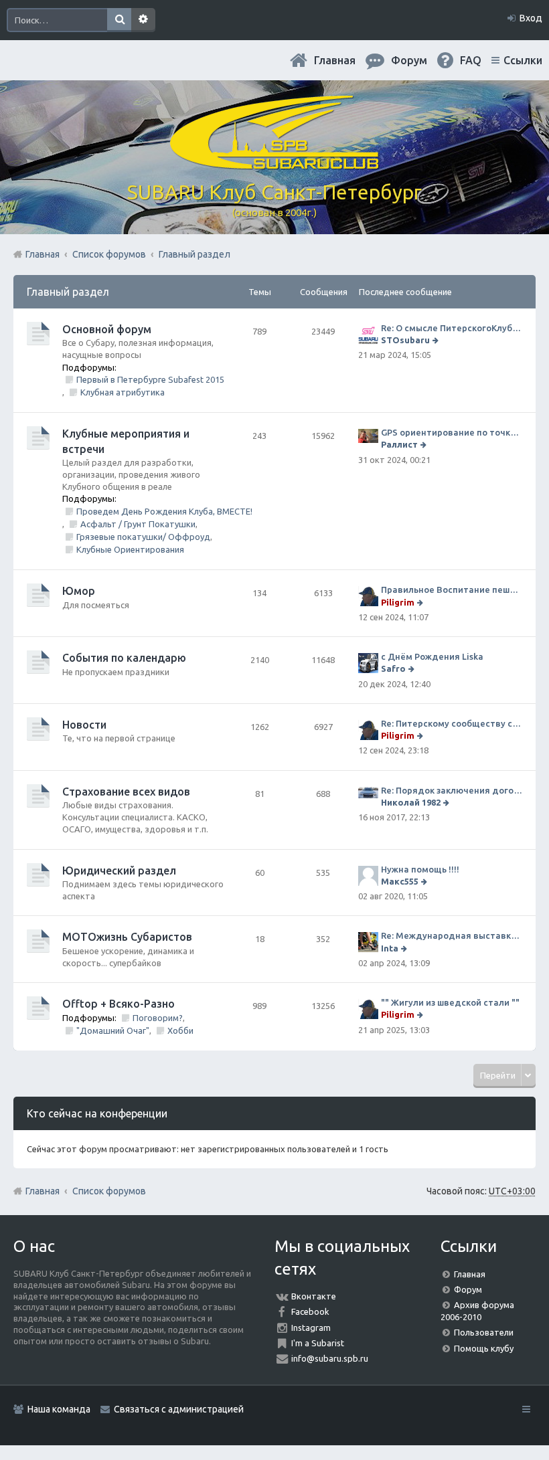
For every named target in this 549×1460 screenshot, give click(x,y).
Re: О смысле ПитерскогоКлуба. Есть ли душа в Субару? (451, 328)
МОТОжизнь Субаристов (127, 937)
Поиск (119, 20)
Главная (335, 60)
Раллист (399, 444)
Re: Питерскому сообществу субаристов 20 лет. (451, 723)
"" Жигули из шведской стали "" (450, 1002)
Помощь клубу (484, 1348)
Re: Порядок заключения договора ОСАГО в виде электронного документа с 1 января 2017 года (451, 790)
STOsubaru (405, 340)
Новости (84, 725)
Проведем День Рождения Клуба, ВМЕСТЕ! (164, 511)
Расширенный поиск (143, 20)
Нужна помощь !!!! (420, 869)
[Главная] (274, 164)
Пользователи (484, 1332)
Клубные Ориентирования (130, 549)
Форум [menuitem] (409, 60)
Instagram (311, 1327)
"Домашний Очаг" (112, 1030)
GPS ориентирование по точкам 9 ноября (451, 432)
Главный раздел (68, 292)
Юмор (78, 591)
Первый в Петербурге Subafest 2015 (150, 379)
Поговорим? (158, 1017)
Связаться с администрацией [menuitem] (179, 1409)
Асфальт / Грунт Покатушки (137, 524)
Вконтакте (313, 1296)
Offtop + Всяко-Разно (118, 1004)
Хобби (180, 1030)
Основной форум (106, 329)
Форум (468, 1289)
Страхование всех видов (126, 792)
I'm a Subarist (317, 1343)
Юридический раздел (119, 870)
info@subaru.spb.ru (329, 1358)
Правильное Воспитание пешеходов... (451, 589)
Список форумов (109, 1191)
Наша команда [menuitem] (58, 1409)
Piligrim (397, 602)
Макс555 (399, 881)
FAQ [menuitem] (470, 60)
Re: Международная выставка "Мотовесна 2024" (451, 935)
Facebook (310, 1311)
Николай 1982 (411, 802)
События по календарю (124, 658)
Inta (389, 948)
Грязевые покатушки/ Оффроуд (143, 536)
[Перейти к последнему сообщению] (437, 340)
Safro (393, 668)
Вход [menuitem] (531, 18)
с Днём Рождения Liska (432, 656)
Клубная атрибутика (122, 392)
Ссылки (522, 60)
